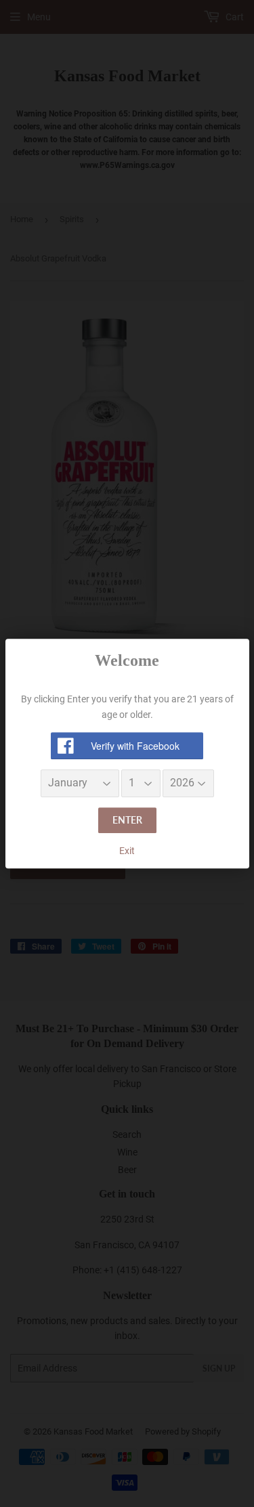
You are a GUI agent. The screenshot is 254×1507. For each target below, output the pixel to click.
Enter (127, 820)
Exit (127, 850)
